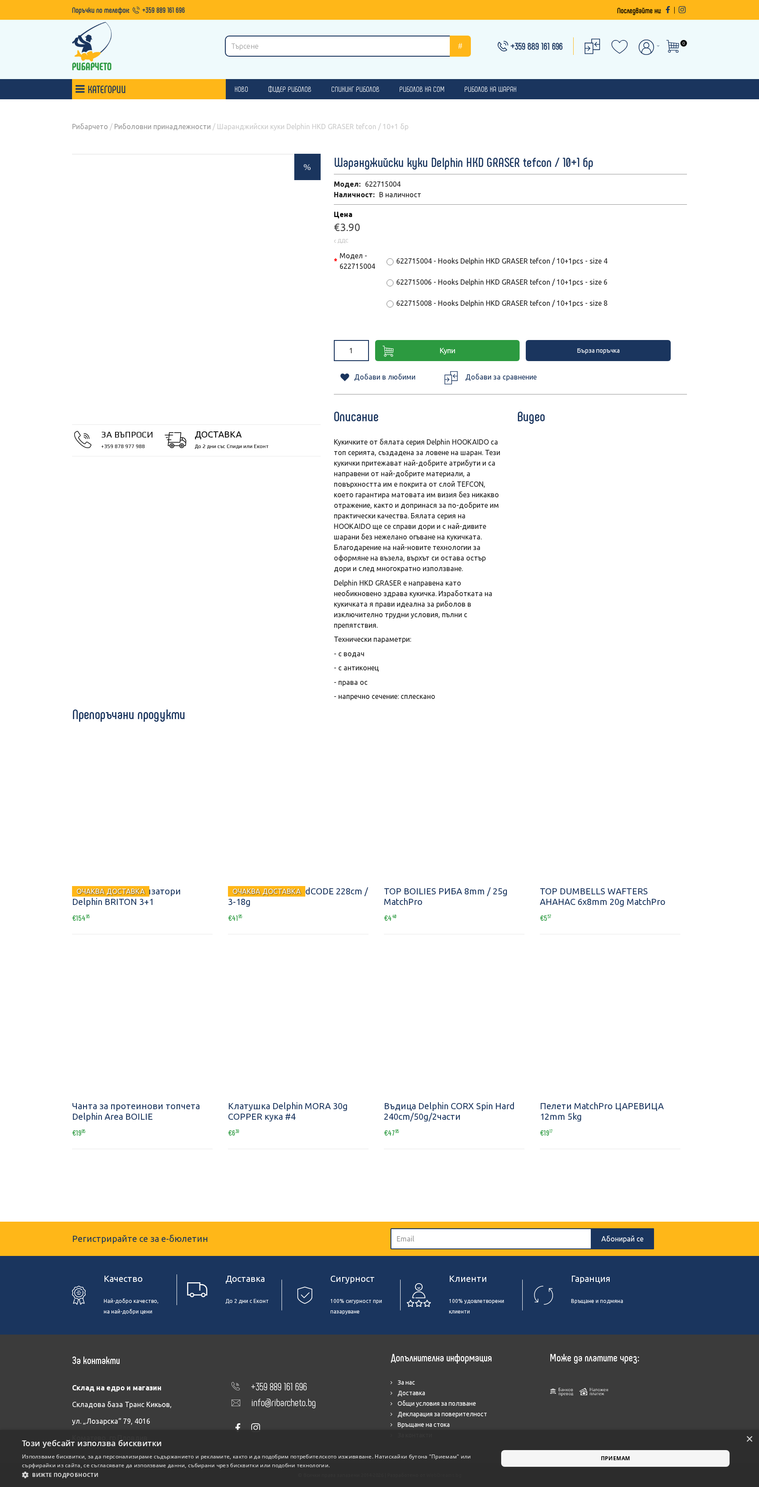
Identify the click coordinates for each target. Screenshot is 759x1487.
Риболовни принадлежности (162, 126)
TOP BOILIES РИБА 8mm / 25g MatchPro (446, 896)
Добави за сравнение (501, 377)
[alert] (379, 1458)
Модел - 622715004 (357, 261)
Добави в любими (385, 377)
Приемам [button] (615, 1458)
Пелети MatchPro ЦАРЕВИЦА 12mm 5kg (602, 1111)
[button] (253, 1475)
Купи (447, 350)
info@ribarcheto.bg (283, 1402)
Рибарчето (90, 126)
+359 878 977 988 (123, 446)
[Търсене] (460, 46)
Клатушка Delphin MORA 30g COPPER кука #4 (288, 1111)
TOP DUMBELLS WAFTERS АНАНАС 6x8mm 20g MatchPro (602, 896)
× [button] (749, 1439)
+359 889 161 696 (163, 9)
